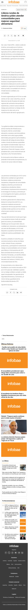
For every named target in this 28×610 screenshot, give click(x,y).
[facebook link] (6, 553)
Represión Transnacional (11, 5)
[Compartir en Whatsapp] (4, 35)
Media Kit (14, 588)
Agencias (3, 9)
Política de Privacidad (20, 597)
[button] (2, 2)
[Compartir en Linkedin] (15, 35)
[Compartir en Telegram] (18, 35)
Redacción (11, 576)
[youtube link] (15, 553)
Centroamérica (18, 564)
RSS (18, 568)
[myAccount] (25, 2)
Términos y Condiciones (8, 597)
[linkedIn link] (22, 553)
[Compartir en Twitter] (11, 35)
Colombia (10, 560)
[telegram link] (19, 553)
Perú (12, 564)
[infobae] (14, 2)
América (5, 560)
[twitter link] (9, 553)
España (15, 560)
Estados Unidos (21, 560)
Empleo (17, 576)
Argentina (5, 585)
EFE (3, 338)
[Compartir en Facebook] (8, 35)
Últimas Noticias (12, 568)
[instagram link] (12, 553)
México (8, 564)
